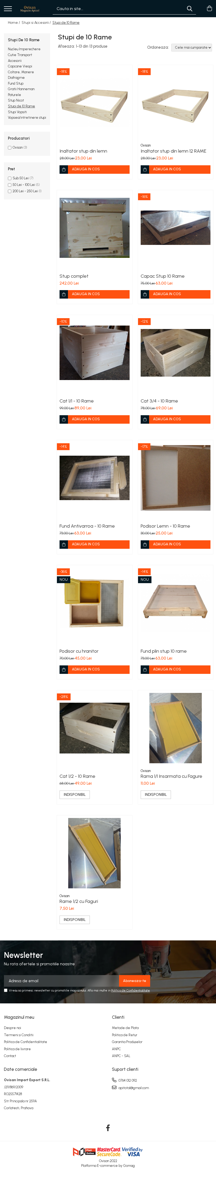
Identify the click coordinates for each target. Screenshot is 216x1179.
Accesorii (15, 61)
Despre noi (12, 1028)
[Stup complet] (95, 228)
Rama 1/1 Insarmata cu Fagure (171, 776)
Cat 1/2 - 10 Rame (77, 776)
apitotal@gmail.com (133, 1088)
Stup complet (74, 276)
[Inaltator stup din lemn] (95, 103)
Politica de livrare (17, 1049)
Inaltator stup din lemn (83, 151)
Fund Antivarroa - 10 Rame (87, 526)
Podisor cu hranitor (79, 651)
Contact (10, 1056)
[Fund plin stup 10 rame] (176, 603)
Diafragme (16, 78)
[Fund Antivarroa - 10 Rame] (95, 478)
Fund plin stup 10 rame (164, 651)
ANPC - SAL (121, 1056)
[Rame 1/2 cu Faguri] (95, 853)
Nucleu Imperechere (24, 49)
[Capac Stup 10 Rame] (176, 228)
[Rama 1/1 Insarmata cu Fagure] (176, 728)
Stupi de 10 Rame (21, 106)
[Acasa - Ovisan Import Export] (30, 8)
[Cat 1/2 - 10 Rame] (95, 728)
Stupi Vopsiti (17, 112)
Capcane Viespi (20, 66)
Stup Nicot (16, 100)
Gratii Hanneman (21, 89)
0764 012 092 (127, 1080)
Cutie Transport (20, 55)
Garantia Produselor (127, 1042)
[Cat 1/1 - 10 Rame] (95, 353)
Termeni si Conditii (18, 1035)
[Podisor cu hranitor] (95, 603)
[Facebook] (108, 1128)
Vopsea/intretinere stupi (27, 118)
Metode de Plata (125, 1028)
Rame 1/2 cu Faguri (79, 901)
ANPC (116, 1049)
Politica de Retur (124, 1035)
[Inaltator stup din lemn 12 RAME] (176, 103)
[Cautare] (189, 9)
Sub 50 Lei (21, 178)
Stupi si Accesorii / (37, 22)
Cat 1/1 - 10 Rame (77, 401)
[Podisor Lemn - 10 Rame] (176, 478)
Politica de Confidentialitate (130, 990)
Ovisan (18, 147)
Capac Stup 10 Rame (163, 276)
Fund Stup (15, 83)
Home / (14, 22)
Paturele (14, 95)
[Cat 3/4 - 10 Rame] (176, 353)
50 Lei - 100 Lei (24, 185)
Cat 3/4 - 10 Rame (159, 401)
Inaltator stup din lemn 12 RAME (173, 151)
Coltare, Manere (21, 72)
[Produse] (8, 9)
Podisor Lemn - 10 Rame (165, 526)
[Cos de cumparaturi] (209, 9)
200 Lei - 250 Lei (25, 191)
